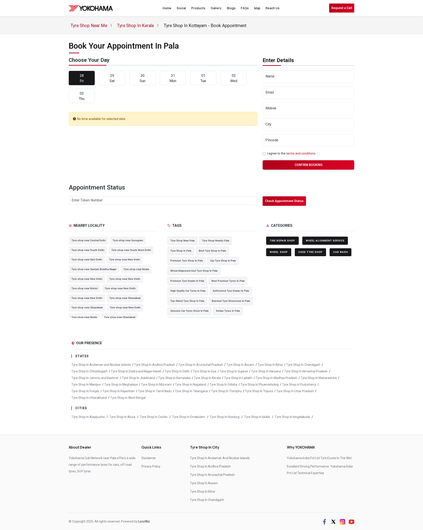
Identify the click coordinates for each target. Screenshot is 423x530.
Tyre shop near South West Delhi (131, 250)
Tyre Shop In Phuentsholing (260, 384)
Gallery (216, 8)
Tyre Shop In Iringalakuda (292, 417)
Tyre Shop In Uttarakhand (89, 397)
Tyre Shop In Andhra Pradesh (154, 364)
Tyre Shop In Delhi (177, 371)
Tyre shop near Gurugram (128, 240)
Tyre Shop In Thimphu (226, 391)
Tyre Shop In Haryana (266, 371)
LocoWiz (144, 521)
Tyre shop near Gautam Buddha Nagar (93, 269)
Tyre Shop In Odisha (223, 384)
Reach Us (272, 8)
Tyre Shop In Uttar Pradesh (295, 391)
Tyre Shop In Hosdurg (225, 417)
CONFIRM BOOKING (309, 165)
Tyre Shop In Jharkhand (138, 378)
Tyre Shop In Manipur (86, 384)
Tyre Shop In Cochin (154, 417)
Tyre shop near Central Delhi (88, 240)
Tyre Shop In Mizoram (156, 384)
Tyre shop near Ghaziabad (125, 298)
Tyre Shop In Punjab (85, 391)
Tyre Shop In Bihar (270, 364)
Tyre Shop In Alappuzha (88, 417)
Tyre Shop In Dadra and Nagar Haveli (136, 371)
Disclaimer (148, 458)
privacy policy (150, 466)
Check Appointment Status (284, 201)
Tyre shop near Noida (136, 269)
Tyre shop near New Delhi (124, 259)
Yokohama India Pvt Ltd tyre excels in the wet (319, 458)
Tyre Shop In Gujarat (234, 371)
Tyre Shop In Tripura (259, 391)
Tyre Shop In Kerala (207, 378)
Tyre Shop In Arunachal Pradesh (200, 364)
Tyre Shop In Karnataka (174, 378)
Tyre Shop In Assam (240, 364)
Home (167, 8)
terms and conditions (300, 153)
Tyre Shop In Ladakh (238, 378)
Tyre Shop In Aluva (122, 417)
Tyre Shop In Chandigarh (303, 364)
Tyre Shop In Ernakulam (189, 417)
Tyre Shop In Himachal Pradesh (306, 371)
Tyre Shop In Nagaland (190, 384)
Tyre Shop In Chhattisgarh (89, 371)
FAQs (245, 8)
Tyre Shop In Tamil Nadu (155, 391)
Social (181, 8)
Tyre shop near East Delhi (86, 259)
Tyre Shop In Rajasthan (118, 391)
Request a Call (341, 8)
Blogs (231, 8)
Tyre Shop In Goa (204, 371)
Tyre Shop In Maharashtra (319, 378)
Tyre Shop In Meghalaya (121, 384)
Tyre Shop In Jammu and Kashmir (95, 378)
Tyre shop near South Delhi (87, 250)
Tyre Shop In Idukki (257, 417)
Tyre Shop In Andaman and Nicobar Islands (101, 364)
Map (257, 8)
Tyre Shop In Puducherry (299, 384)
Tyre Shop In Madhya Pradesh (276, 378)
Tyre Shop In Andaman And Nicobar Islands (220, 458)
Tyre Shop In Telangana (191, 391)
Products (198, 8)
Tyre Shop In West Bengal (128, 397)
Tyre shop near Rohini (84, 288)
